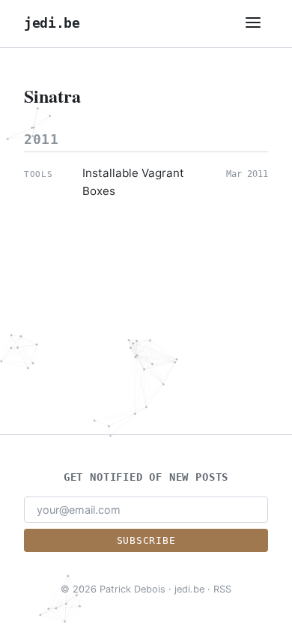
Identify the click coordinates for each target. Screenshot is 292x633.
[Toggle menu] (253, 24)
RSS (222, 589)
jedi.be (52, 23)
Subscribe (146, 540)
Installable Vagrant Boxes (133, 182)
